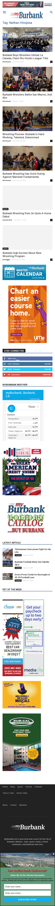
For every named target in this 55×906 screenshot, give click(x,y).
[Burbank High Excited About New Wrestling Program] (27, 237)
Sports (5, 51)
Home (5, 787)
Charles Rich (7, 220)
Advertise (23, 805)
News (12, 787)
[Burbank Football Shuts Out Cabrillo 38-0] (8, 563)
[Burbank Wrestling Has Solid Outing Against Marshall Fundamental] (27, 158)
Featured (38, 787)
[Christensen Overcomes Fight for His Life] (8, 555)
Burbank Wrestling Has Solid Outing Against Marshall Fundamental (24, 175)
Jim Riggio (6, 260)
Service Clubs (21, 793)
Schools (28, 787)
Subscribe (47, 375)
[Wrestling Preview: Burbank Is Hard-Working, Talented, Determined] (27, 118)
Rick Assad (7, 62)
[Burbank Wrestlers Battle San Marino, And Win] (27, 79)
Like (17, 360)
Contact (13, 805)
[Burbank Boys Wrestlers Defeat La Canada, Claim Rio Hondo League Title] (27, 39)
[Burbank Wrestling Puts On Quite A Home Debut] (27, 197)
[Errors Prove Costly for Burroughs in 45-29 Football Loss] (8, 576)
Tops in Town (8, 793)
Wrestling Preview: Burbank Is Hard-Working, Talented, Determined (24, 136)
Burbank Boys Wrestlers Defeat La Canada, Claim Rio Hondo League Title (25, 57)
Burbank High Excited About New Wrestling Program (22, 254)
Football (18, 555)
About (5, 805)
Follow (48, 364)
